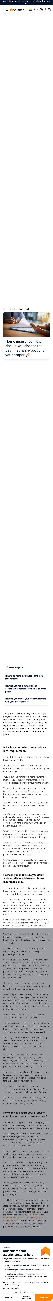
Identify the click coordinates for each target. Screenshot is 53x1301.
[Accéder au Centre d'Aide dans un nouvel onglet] (41, 9)
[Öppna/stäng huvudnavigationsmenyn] (6, 9)
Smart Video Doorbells (30, 1217)
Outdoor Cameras (11, 1217)
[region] (26, 2)
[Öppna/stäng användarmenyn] (45, 9)
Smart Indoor (34, 1214)
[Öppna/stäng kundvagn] (49, 9)
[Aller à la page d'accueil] (19, 9)
